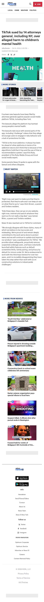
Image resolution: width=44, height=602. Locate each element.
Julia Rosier (6, 48)
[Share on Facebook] (8, 55)
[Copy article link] (14, 55)
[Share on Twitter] (11, 55)
